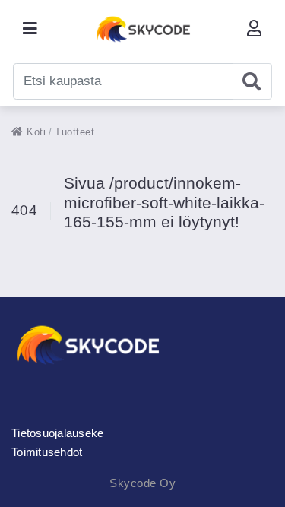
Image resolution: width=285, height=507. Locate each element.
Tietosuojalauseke (57, 432)
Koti (35, 132)
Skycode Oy (142, 483)
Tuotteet (74, 132)
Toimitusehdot (46, 451)
